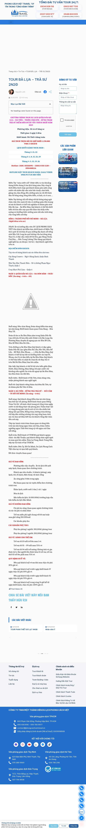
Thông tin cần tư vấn (67, 102)
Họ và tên (63, 84)
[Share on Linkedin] (22, 607)
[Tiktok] (49, 744)
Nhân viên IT (50, 629)
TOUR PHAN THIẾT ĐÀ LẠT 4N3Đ (24, 629)
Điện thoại (63, 93)
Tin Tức (21, 71)
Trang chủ (12, 71)
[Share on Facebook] (11, 607)
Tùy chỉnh (54, 826)
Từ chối (63, 826)
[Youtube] (29, 744)
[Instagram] (22, 744)
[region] (43, 825)
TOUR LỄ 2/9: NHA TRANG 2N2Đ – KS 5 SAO (67, 171)
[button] (45, 92)
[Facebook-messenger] (42, 744)
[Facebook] (16, 744)
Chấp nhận (73, 826)
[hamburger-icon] (11, 22)
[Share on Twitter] (16, 607)
